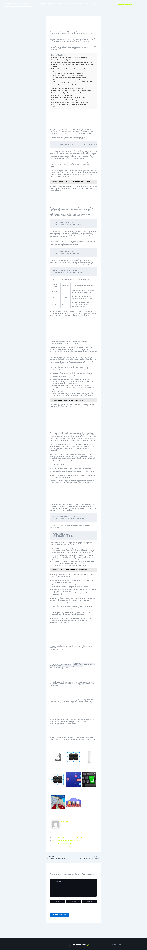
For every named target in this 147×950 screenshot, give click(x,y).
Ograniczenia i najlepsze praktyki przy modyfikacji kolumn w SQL (72, 62)
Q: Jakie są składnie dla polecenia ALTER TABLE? (69, 75)
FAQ (53, 71)
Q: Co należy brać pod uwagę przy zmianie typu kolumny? (71, 77)
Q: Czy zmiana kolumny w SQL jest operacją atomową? (70, 84)
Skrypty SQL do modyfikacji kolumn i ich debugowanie (69, 69)
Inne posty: (58, 86)
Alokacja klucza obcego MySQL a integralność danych (69, 97)
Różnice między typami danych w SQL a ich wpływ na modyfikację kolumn (72, 66)
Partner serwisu (125, 5)
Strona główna (10, 3)
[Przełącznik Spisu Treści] (93, 55)
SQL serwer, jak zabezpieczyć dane (18, 6)
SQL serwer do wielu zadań (85, 3)
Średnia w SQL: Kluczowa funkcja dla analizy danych (68, 88)
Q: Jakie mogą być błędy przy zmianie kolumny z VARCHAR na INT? (74, 82)
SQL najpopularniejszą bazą (59, 3)
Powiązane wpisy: (61, 107)
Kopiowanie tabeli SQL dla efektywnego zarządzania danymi (71, 100)
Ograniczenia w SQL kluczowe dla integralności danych (70, 104)
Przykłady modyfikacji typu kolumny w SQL (65, 60)
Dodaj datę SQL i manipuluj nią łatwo (64, 95)
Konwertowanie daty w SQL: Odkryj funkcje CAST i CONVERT (71, 102)
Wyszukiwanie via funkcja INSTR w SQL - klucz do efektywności (71, 90)
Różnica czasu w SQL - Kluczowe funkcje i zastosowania (69, 93)
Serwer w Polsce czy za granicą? (32, 3)
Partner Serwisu (79, 944)
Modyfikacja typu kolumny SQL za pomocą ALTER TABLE (69, 57)
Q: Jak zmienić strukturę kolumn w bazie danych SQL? (70, 73)
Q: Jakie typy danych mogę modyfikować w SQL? (68, 80)
